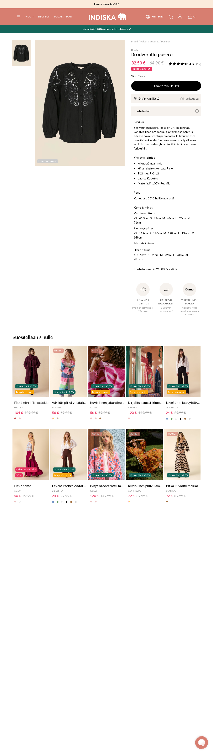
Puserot (165, 41)
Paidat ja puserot (149, 41)
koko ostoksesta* (121, 29)
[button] (19, 17)
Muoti (29, 16)
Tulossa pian (63, 16)
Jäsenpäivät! (89, 29)
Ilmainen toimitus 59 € (106, 4)
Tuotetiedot (142, 111)
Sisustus (44, 16)
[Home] (107, 16)
